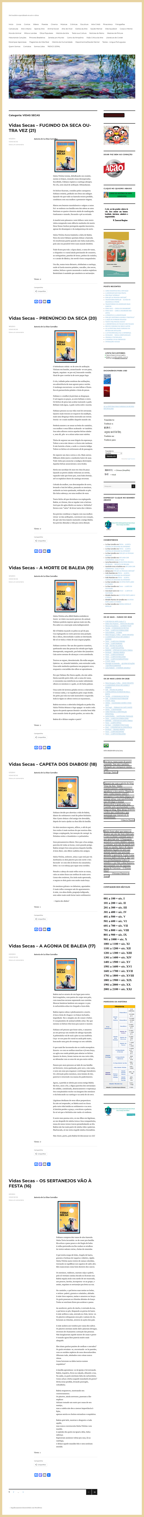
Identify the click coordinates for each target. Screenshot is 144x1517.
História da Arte (62, 33)
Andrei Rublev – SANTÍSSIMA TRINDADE (119, 716)
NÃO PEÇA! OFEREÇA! (112, 295)
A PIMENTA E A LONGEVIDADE (115, 315)
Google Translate (131, 458)
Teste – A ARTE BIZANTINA (114, 648)
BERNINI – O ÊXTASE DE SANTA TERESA (119, 650)
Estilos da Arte (81, 29)
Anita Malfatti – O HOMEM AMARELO (117, 668)
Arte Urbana (26, 29)
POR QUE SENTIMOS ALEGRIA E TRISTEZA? (119, 317)
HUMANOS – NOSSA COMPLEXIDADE (118, 335)
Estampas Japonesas (17, 42)
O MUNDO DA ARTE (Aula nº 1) (115, 621)
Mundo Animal (15, 33)
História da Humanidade (62, 42)
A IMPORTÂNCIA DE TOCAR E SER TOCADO (119, 324)
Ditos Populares (46, 33)
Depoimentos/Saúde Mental (87, 42)
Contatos (27, 46)
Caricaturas (13, 29)
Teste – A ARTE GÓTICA (113, 723)
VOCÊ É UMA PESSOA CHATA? (115, 322)
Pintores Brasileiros (37, 38)
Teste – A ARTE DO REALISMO (115, 657)
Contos (27, 24)
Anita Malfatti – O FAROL (113, 632)
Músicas (64, 24)
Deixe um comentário (16, 144)
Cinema (54, 24)
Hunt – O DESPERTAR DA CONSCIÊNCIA (118, 727)
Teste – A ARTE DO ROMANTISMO (116, 659)
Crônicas (73, 24)
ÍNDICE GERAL (54, 46)
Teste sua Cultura (79, 33)
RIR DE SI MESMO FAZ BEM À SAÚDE (117, 326)
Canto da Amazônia (75, 38)
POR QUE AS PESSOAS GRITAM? (116, 297)
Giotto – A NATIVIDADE (113, 710)
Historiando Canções (17, 38)
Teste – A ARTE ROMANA (113, 644)
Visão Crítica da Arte (94, 38)
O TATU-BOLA (110, 661)
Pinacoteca (107, 24)
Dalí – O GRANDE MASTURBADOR (116, 698)
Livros (18, 24)
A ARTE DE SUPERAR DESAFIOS (115, 320)
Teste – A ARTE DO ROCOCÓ (114, 655)
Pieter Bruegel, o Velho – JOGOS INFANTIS (119, 635)
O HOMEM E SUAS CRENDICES (115, 339)
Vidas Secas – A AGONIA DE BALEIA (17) (52, 946)
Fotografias (120, 24)
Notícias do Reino (96, 33)
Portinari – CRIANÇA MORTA (115, 652)
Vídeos (36, 24)
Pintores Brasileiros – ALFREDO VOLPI (118, 626)
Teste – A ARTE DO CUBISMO (115, 641)
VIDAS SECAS (13, 141)
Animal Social (53, 29)
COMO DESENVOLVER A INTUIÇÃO (116, 291)
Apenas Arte (39, 29)
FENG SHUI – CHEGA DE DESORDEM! (118, 308)
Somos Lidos (39, 46)
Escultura (84, 24)
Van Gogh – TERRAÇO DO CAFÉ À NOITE (118, 707)
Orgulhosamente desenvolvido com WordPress (26, 1508)
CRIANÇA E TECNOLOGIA (113, 337)
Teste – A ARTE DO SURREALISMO (117, 630)
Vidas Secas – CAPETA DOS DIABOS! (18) (53, 764)
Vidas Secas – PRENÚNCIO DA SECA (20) (53, 318)
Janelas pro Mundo (56, 38)
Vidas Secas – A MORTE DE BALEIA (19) (51, 567)
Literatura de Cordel (114, 38)
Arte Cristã (95, 24)
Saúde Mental (96, 29)
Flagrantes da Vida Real (39, 42)
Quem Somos (14, 46)
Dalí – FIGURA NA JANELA (114, 646)
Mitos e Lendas (30, 33)
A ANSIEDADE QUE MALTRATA (115, 293)
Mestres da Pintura (115, 33)
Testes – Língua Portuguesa (114, 42)
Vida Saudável (111, 29)
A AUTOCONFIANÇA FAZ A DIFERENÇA (118, 333)
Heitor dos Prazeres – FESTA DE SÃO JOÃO (119, 624)
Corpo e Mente (126, 29)
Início (11, 24)
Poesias (45, 24)
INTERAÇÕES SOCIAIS (112, 342)
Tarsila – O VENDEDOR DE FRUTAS (117, 628)
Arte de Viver (67, 29)
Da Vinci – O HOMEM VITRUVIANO (117, 725)
